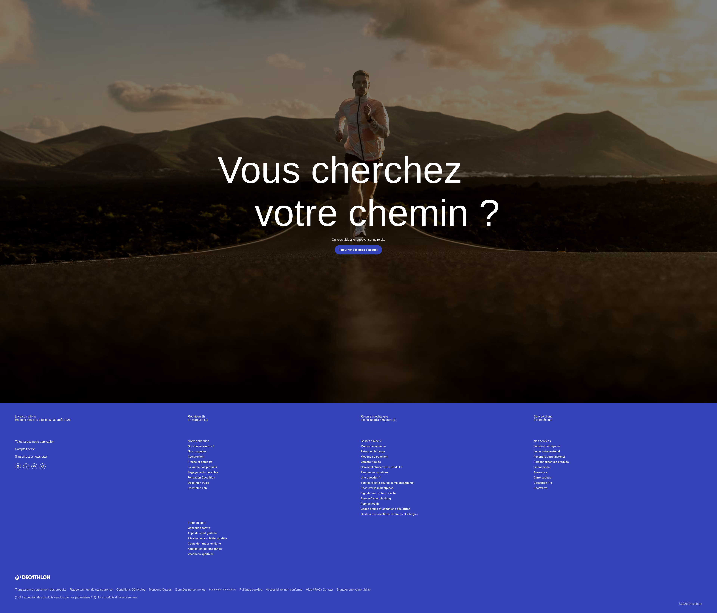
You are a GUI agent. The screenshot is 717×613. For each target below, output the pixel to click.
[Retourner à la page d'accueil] (32, 577)
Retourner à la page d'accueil (358, 249)
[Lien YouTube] (34, 466)
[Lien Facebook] (18, 466)
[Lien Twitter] (26, 466)
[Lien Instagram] (43, 466)
